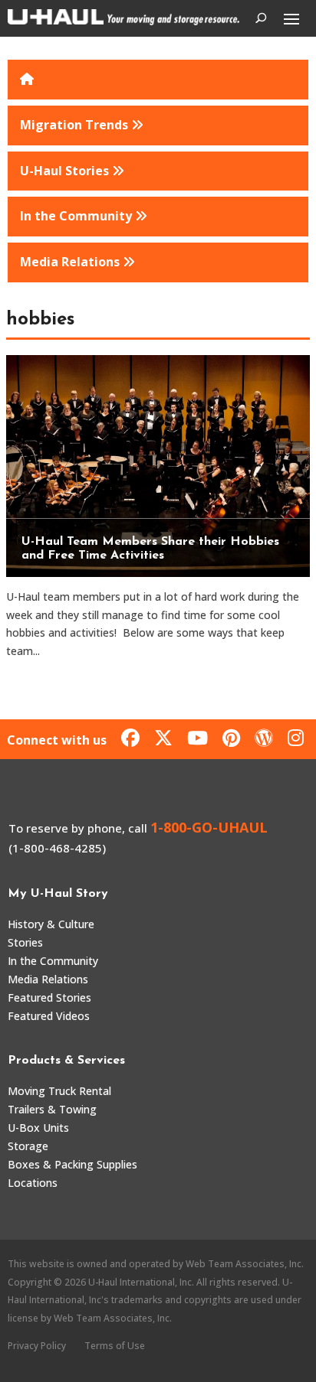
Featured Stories (49, 997)
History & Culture (51, 924)
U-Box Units (38, 1127)
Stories (25, 942)
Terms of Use (114, 1345)
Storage (28, 1146)
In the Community (53, 960)
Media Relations (48, 979)
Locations (33, 1182)
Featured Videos (49, 1016)
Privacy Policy (37, 1345)
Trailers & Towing (52, 1109)
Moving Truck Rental (59, 1091)
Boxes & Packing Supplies (72, 1164)
